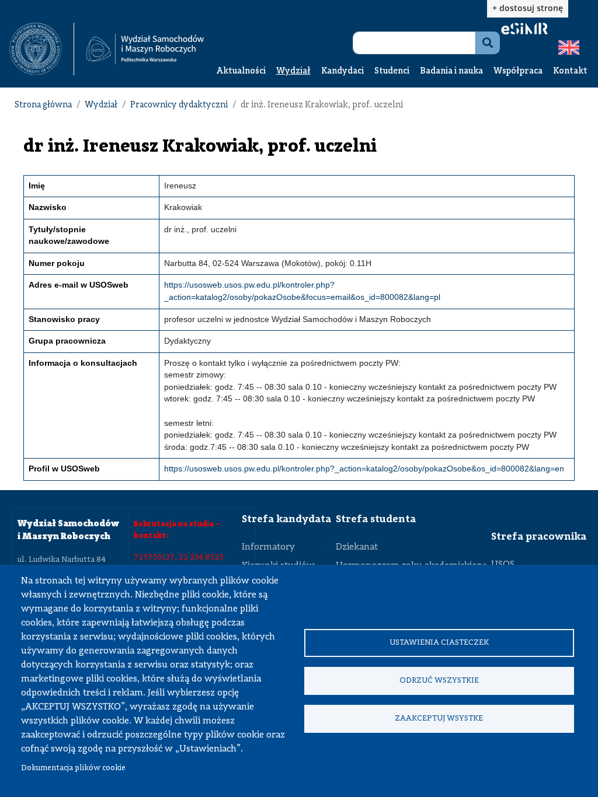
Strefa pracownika (538, 537)
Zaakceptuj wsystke (439, 718)
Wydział (293, 71)
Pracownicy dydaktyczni (179, 105)
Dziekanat (357, 547)
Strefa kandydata (286, 519)
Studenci (391, 71)
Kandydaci (342, 71)
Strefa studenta (376, 519)
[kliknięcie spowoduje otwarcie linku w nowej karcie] (35, 49)
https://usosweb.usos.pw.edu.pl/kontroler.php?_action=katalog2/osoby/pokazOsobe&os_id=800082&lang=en (364, 468)
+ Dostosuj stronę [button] (527, 7)
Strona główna (43, 105)
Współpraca (518, 71)
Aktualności (241, 71)
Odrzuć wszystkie (439, 680)
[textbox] (41, 49)
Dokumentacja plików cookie (73, 768)
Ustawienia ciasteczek (439, 642)
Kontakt (570, 71)
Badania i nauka (451, 71)
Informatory (268, 547)
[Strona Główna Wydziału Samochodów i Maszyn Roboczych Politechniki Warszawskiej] (145, 49)
